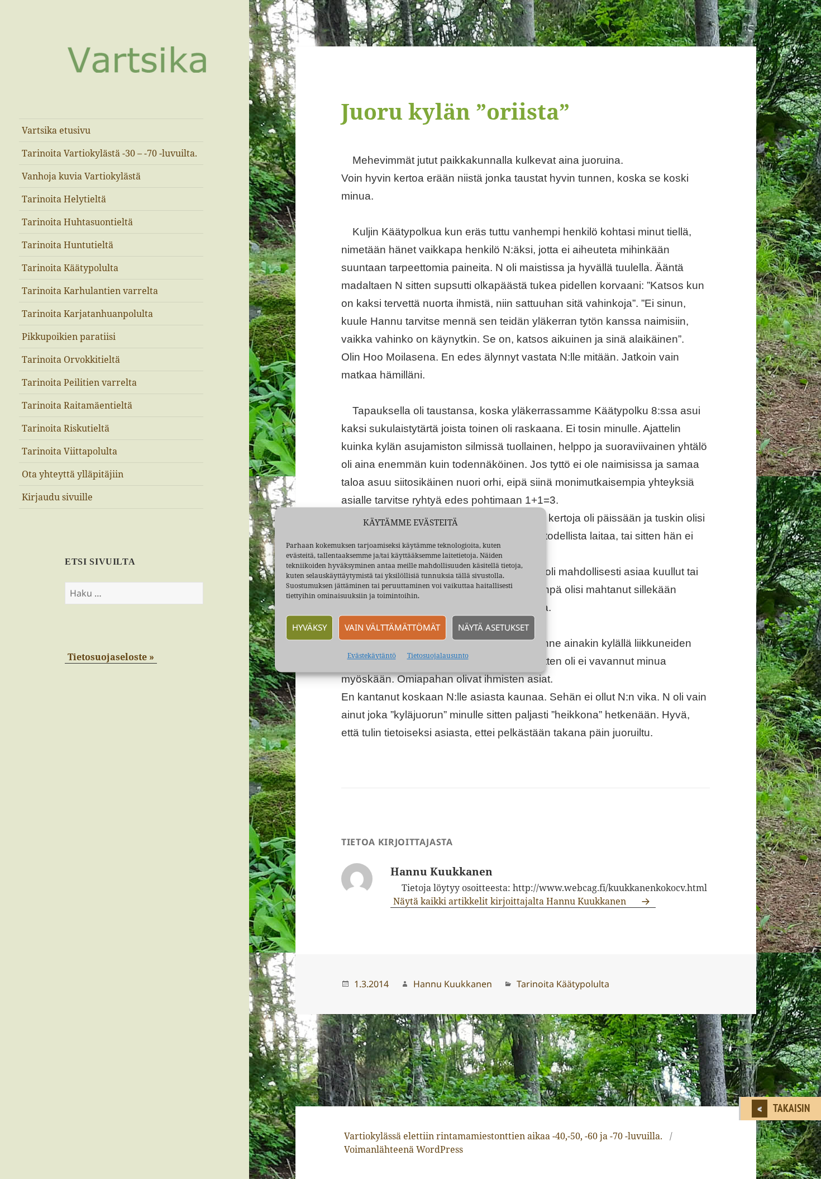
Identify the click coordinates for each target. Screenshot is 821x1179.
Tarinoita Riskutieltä (65, 428)
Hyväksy (309, 627)
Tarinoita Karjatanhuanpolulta (87, 313)
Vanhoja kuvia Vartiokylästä (81, 176)
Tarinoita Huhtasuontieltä (77, 222)
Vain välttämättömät (392, 627)
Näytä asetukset (493, 627)
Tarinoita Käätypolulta (70, 268)
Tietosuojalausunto (438, 655)
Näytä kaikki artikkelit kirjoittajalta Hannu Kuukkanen (510, 901)
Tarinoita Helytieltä (64, 199)
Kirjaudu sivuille (57, 497)
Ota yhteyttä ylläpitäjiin (72, 474)
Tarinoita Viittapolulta (69, 451)
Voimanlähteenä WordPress (403, 1149)
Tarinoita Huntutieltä (67, 245)
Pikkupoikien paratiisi (69, 336)
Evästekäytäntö (371, 655)
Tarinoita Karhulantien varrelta (90, 291)
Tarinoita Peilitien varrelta (79, 382)
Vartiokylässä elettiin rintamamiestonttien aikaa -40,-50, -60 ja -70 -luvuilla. (503, 1136)
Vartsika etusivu (56, 130)
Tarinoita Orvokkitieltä (71, 359)
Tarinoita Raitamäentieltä (77, 405)
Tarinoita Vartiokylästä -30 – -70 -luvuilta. (109, 153)
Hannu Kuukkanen (452, 984)
